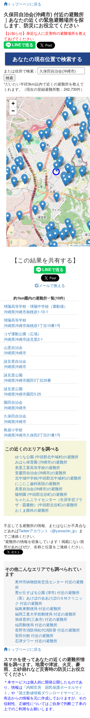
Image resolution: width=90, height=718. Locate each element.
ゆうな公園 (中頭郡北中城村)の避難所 (46, 456)
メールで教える (52, 285)
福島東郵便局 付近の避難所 (38, 608)
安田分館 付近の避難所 (34, 635)
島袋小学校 (13, 429)
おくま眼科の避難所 (32, 510)
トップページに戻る (24, 3)
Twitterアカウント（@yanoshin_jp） (49, 530)
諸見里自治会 (15, 361)
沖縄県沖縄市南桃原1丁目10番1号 (32, 325)
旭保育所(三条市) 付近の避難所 (41, 619)
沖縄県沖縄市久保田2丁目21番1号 (32, 435)
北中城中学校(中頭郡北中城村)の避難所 (48, 477)
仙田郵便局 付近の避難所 (36, 624)
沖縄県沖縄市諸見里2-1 (23, 339)
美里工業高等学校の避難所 (37, 467)
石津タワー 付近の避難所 (36, 640)
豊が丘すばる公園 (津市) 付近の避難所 (47, 592)
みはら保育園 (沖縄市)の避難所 (41, 461)
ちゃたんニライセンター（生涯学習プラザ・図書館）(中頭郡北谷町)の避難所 (48, 502)
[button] (54, 246)
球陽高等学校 (15, 319)
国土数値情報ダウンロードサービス (49, 692)
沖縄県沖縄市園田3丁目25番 (27, 380)
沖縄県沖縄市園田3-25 (22, 393)
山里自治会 (13, 347)
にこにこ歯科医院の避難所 (37, 483)
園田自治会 (13, 402)
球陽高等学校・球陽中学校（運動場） (36, 306)
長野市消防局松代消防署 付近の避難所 (47, 629)
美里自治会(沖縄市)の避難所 (38, 488)
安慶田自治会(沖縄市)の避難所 (40, 472)
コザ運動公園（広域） (22, 333)
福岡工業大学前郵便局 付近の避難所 (45, 613)
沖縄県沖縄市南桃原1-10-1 (26, 311)
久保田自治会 (15, 415)
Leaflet (75, 245)
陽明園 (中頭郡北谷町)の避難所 (41, 494)
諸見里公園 (13, 375)
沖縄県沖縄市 (15, 352)
